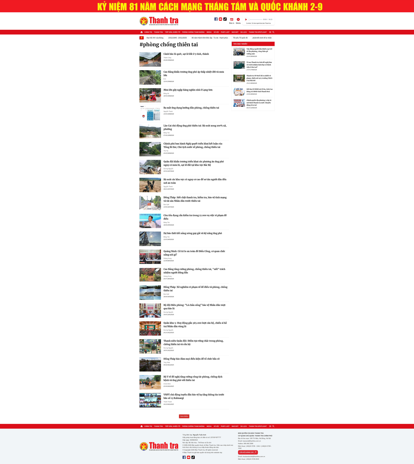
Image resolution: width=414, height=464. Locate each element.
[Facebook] (216, 19)
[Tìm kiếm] (273, 32)
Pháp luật (225, 32)
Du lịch (244, 32)
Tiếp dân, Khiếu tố (172, 32)
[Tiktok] (225, 19)
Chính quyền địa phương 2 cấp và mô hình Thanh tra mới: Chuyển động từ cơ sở (259, 102)
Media (209, 32)
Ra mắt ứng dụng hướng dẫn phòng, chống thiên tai (191, 107)
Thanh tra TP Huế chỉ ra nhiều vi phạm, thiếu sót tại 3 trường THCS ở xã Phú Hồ (259, 78)
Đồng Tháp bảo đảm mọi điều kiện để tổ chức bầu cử (192, 358)
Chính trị (148, 32)
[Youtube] (220, 19)
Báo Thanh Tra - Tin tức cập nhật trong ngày (158, 21)
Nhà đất (235, 32)
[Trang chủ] (141, 32)
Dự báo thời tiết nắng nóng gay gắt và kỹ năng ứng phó (193, 233)
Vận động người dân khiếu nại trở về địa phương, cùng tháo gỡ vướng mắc (259, 51)
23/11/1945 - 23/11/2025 (168, 38)
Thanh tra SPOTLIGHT (258, 32)
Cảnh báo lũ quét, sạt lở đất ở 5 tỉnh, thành (186, 54)
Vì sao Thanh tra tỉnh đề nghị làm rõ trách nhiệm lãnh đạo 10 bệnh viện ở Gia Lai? (259, 64)
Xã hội (216, 32)
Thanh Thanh (168, 402)
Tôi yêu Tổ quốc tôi (231, 38)
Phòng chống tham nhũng (193, 32)
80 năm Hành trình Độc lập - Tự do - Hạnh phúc (201, 38)
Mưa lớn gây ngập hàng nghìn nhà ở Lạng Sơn (188, 90)
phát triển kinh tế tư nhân (253, 38)
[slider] (255, 20)
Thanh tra (158, 32)
